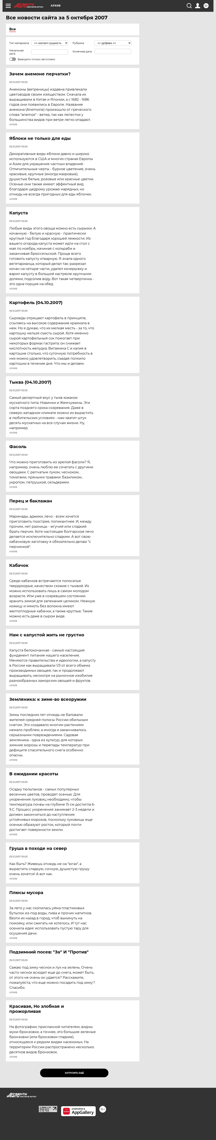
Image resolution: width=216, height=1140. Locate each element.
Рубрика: (79, 43)
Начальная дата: (16, 52)
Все (12, 29)
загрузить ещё (74, 1073)
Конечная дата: (82, 51)
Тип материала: (19, 43)
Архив (13, 125)
